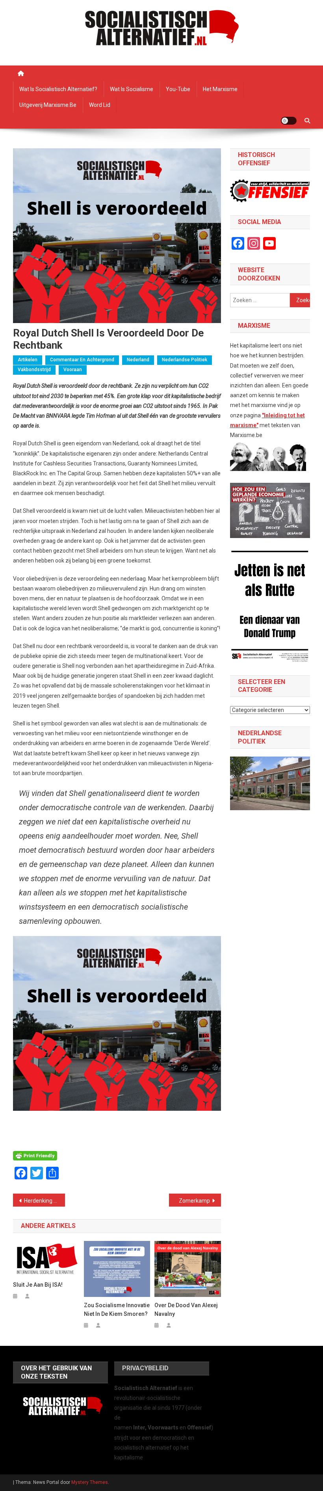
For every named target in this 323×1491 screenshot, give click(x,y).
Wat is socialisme (131, 89)
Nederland (138, 359)
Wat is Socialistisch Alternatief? (58, 89)
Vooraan (72, 369)
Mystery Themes (89, 1482)
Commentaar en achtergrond (82, 359)
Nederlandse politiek (184, 359)
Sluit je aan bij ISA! (38, 1285)
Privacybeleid (145, 1368)
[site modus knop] (289, 121)
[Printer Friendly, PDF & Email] (35, 1155)
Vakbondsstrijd (34, 369)
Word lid (99, 105)
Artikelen (27, 359)
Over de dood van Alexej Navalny (186, 1309)
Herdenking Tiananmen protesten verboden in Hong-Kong (44, 1201)
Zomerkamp (194, 1201)
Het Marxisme (220, 89)
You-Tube (178, 89)
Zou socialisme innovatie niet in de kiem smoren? (117, 1309)
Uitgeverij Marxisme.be (47, 105)
